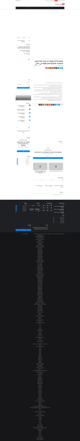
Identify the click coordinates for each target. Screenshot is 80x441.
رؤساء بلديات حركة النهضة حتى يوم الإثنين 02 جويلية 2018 (40, 427)
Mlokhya (40, 353)
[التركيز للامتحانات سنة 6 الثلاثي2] (48, 182)
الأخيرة (23, 37)
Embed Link (40, 318)
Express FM (40, 321)
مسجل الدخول (58, 194)
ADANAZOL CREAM (40, 272)
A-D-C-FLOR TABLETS (25, 233)
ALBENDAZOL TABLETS (40, 298)
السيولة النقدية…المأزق (27, 53)
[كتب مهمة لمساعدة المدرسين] (50, 211)
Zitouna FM (40, 422)
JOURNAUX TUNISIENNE (40, 330)
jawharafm (40, 329)
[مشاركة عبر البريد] (41, 105)
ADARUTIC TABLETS (40, 281)
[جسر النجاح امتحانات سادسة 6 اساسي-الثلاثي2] (46, 208)
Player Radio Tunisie (40, 374)
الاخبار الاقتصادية (27, 162)
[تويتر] (60, 68)
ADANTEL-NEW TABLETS (40, 276)
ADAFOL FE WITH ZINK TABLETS (40, 261)
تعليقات (18, 37)
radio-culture (40, 387)
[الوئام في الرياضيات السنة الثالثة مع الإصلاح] (50, 208)
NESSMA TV (40, 362)
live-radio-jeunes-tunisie (40, 341)
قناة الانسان (40, 431)
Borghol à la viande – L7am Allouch (40, 302)
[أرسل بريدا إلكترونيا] (59, 65)
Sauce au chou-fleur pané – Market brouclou (40, 406)
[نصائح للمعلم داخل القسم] (46, 211)
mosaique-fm (40, 357)
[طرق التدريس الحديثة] (42, 211)
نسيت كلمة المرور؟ (19, 84)
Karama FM (40, 333)
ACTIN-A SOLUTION (40, 253)
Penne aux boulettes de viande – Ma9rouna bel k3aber (40, 370)
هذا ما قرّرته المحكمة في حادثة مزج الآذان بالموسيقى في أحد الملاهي (24, 51)
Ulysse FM (40, 419)
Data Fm (40, 313)
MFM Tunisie (40, 350)
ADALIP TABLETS (40, 264)
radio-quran (40, 394)
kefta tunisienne (40, 334)
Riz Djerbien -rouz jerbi (40, 399)
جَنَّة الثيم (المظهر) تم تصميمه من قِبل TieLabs (46, 233)
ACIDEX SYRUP (40, 240)
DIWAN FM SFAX (40, 314)
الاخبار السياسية (62, 222)
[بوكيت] (46, 68)
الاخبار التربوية (27, 158)
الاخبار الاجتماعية (27, 161)
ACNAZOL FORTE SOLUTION (40, 241)
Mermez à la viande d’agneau (40, 346)
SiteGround (35, 233)
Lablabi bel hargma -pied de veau (40, 337)
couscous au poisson (40, 309)
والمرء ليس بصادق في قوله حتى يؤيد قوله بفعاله (21, 106)
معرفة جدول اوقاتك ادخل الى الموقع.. (40, 438)
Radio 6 (40, 375)
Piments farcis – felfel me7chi (40, 371)
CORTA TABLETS (40, 306)
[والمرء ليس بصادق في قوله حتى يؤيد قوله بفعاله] (27, 106)
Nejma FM (40, 361)
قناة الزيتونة (40, 434)
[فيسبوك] (62, 68)
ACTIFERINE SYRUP (40, 252)
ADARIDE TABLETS (40, 280)
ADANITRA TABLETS (40, 273)
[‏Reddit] (52, 68)
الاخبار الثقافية (62, 221)
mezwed (40, 349)
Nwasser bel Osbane (40, 365)
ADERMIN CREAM (40, 288)
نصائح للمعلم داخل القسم (51, 0)
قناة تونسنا (40, 435)
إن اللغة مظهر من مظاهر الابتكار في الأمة (21, 117)
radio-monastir (40, 391)
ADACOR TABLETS (40, 257)
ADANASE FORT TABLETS (40, 269)
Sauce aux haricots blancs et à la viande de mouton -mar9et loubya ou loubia (40, 407)
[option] (23, 95)
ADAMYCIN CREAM (40, 268)
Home (40, 325)
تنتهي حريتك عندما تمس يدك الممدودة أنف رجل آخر (21, 113)
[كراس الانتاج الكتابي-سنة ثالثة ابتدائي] (42, 208)
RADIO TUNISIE (40, 386)
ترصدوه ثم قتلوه (28, 44)
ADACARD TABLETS (40, 256)
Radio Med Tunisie (40, 379)
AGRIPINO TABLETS (40, 292)
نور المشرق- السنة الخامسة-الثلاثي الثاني (58, 186)
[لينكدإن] (58, 68)
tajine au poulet (40, 414)
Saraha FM (40, 403)
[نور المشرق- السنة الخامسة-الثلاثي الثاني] (58, 182)
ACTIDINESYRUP (40, 244)
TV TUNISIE (40, 418)
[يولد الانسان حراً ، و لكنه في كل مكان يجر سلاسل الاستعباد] (27, 110)
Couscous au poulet (40, 310)
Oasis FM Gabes (40, 366)
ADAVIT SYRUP (40, 285)
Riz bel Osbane (40, 398)
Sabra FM (40, 402)
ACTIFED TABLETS (40, 249)
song (40, 410)
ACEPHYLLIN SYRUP (40, 237)
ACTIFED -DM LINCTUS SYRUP (40, 245)
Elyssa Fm (40, 317)
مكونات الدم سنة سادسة (39, 185)
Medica (40, 345)
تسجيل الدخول (23, 87)
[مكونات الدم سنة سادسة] (37, 182)
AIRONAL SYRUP (40, 297)
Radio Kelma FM (40, 378)
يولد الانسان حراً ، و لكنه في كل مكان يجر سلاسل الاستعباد (21, 110)
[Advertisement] (40, 22)
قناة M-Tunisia (40, 430)
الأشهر (28, 37)
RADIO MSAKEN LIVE (40, 382)
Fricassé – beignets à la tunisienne (40, 322)
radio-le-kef (40, 390)
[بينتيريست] (54, 68)
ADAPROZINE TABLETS (40, 277)
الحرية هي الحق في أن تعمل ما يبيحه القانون (21, 121)
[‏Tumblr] (56, 68)
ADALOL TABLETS (40, 265)
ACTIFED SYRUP (40, 248)
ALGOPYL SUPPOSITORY (40, 301)
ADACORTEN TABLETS (40, 260)
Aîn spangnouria (40, 296)
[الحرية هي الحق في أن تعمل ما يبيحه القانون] (27, 121)
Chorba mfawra (40, 305)
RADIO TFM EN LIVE (40, 383)
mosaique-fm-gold (40, 358)
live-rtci (40, 342)
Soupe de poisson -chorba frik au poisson (40, 411)
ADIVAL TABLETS (40, 289)
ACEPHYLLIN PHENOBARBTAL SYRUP (40, 236)
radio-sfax (40, 395)
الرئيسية (61, 58)
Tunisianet (61, 65)
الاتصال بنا (40, 423)
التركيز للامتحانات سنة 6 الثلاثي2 (49, 185)
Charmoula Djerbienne (40, 439)
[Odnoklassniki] (48, 68)
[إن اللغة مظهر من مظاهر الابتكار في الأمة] (27, 117)
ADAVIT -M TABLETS (40, 284)
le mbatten (40, 338)
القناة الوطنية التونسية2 (40, 426)
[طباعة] (39, 105)
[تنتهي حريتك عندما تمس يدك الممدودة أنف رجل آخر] (27, 114)
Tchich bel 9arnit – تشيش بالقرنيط (40, 415)
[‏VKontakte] (50, 68)
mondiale (40, 354)
